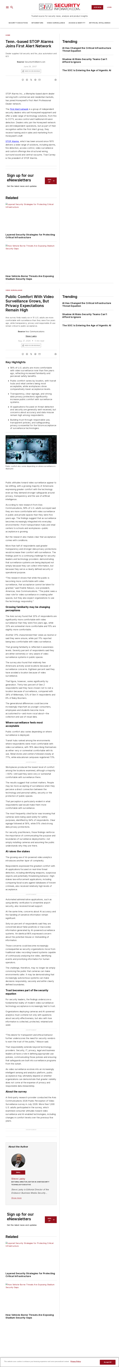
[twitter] (31, 80)
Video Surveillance (56, 23)
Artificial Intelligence (99, 23)
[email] (39, 80)
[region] (59, 1362)
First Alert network (19, 109)
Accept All (107, 1362)
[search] (11, 7)
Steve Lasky (31, 336)
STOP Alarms (12, 141)
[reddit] (35, 80)
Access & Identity (77, 23)
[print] (55, 80)
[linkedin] (27, 80)
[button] (7, 7)
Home (8, 35)
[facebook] (23, 80)
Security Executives (18, 23)
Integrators (37, 23)
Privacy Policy (76, 1361)
